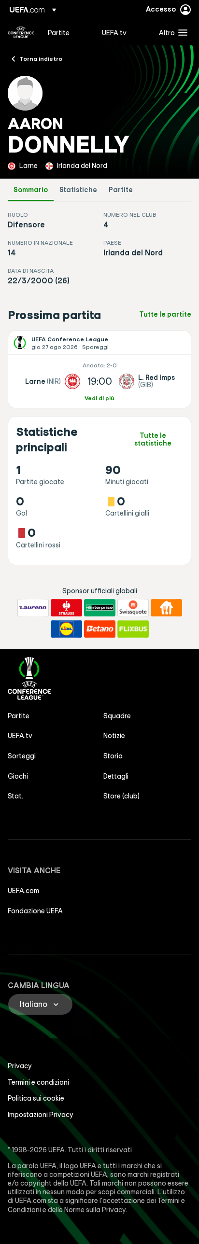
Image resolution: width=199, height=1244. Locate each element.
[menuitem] (67, 32)
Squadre (117, 716)
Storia (113, 756)
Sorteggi (22, 756)
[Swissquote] (133, 607)
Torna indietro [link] (40, 58)
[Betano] (99, 629)
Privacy (20, 1066)
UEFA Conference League (21, 32)
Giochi (18, 776)
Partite (121, 190)
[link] (59, 32)
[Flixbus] (133, 629)
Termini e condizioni (38, 1082)
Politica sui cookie (36, 1098)
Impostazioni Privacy (40, 1114)
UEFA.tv (20, 736)
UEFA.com (23, 891)
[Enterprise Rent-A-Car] (99, 607)
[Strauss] (66, 607)
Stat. (15, 796)
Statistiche (78, 190)
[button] (171, 32)
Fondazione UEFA (35, 911)
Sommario (31, 190)
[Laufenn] (33, 607)
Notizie (114, 736)
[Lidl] (66, 629)
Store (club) (121, 796)
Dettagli (115, 776)
